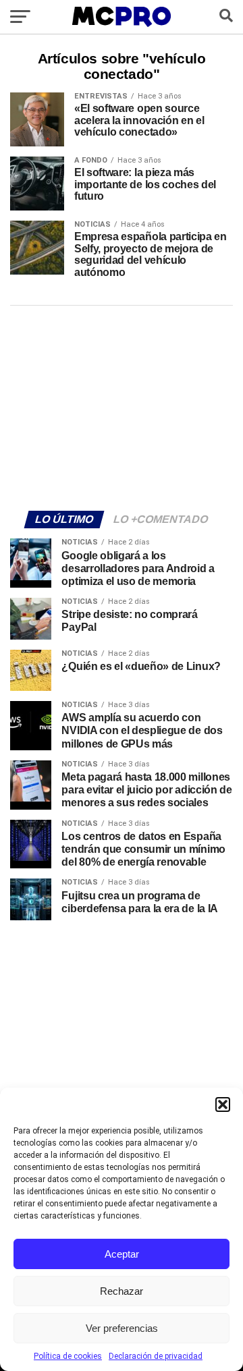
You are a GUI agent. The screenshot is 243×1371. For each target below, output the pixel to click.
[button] (223, 1104)
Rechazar (121, 1291)
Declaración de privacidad (155, 1356)
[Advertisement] (121, 406)
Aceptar (122, 1254)
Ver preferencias (122, 1328)
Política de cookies (68, 1356)
